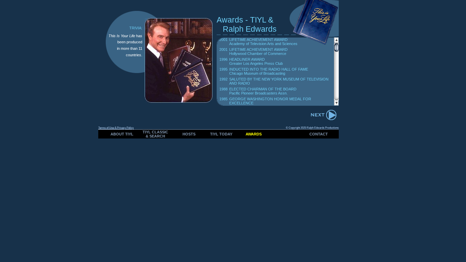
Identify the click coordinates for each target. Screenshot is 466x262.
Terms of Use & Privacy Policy (116, 127)
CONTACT (318, 134)
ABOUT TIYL (122, 134)
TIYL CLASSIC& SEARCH (155, 134)
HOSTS (189, 134)
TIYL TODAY (221, 134)
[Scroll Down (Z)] (336, 104)
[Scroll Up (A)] (336, 41)
